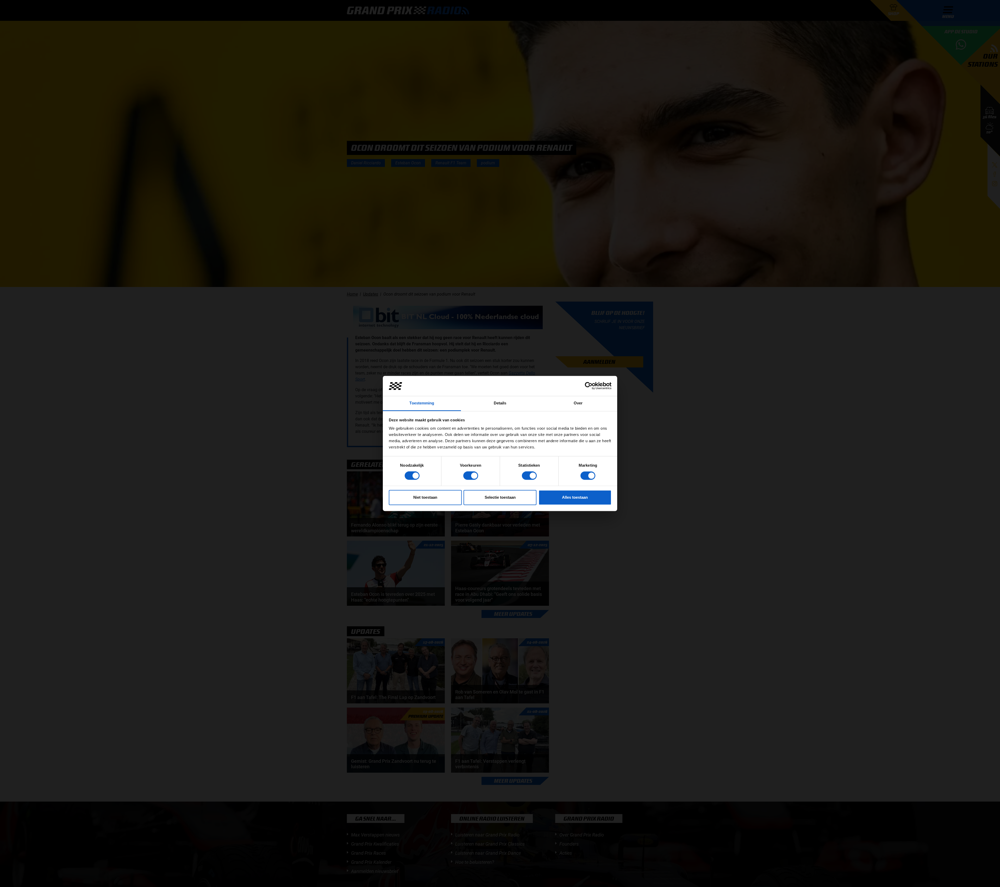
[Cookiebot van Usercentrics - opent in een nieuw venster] (588, 386)
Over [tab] (578, 403)
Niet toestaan (425, 497)
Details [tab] (500, 403)
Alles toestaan (575, 497)
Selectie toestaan (500, 497)
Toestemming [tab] (421, 403)
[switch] (470, 476)
